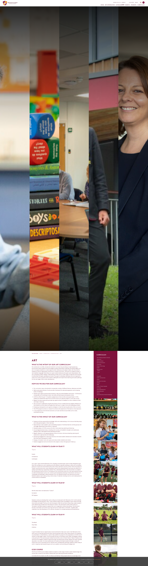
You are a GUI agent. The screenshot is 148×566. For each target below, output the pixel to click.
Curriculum (46, 353)
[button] (125, 2)
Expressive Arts (55, 353)
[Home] (10, 3)
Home (40, 353)
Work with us (117, 2)
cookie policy (97, 559)
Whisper (131, 2)
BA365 (136, 2)
